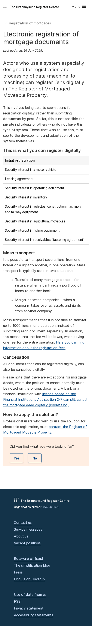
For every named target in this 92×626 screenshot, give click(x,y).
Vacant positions (27, 543)
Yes (16, 458)
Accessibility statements (33, 615)
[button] (79, 6)
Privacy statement (28, 608)
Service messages (28, 529)
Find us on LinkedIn (29, 579)
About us (21, 536)
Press (18, 572)
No (35, 458)
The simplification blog (32, 565)
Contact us (23, 522)
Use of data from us (30, 594)
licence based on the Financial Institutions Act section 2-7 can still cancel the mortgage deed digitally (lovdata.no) (45, 399)
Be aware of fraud (28, 558)
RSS (17, 601)
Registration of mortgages (30, 23)
